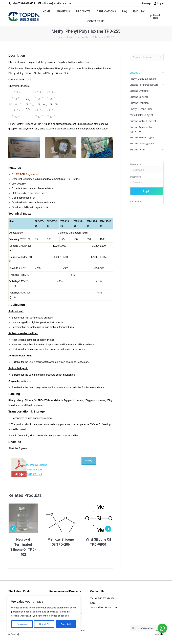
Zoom (18, 518)
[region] (44, 613)
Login (160, 3)
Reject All (44, 624)
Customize (22, 624)
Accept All (66, 624)
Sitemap (145, 3)
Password (135, 176)
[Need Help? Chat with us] (162, 628)
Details (27, 518)
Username (135, 164)
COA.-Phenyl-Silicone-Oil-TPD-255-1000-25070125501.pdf (35, 469)
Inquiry (88, 460)
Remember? (136, 201)
